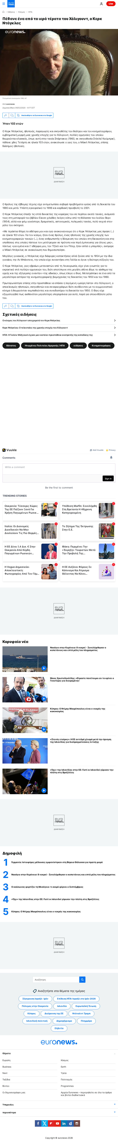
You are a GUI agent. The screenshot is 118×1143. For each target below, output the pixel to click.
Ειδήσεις (11, 12)
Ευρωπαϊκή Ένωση (86, 1006)
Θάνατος (11, 345)
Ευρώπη (6, 1060)
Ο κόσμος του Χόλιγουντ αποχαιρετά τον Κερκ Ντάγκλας (31, 320)
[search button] (82, 980)
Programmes (67, 1086)
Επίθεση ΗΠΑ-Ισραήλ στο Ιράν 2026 (76, 998)
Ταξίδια (6, 1079)
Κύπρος (32, 1013)
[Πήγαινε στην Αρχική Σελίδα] (11, 3)
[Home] (3, 12)
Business (6, 1066)
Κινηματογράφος (101, 345)
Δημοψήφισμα (64, 1020)
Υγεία (64, 1073)
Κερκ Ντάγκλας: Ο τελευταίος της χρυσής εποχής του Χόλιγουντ (35, 327)
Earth (63, 1066)
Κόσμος (21, 12)
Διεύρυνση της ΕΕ (54, 1013)
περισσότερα (9, 1112)
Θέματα (6, 1053)
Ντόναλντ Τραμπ (81, 1013)
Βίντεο (5, 1086)
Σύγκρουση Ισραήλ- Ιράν (35, 998)
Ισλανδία (62, 1006)
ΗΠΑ (30, 12)
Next (4, 1073)
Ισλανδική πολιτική (36, 1020)
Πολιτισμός (66, 1079)
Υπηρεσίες (8, 1104)
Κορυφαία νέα (15, 641)
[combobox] (59, 980)
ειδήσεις (78, 345)
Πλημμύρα (86, 1020)
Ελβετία (59, 1028)
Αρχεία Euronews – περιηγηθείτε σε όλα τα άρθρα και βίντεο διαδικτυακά (86, 1093)
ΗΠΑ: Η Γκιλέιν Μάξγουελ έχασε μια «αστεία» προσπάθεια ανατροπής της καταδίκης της (47, 335)
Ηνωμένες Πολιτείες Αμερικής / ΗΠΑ (45, 345)
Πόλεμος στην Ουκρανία (35, 1006)
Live (111, 3)
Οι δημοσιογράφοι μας (13, 1092)
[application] (59, 62)
